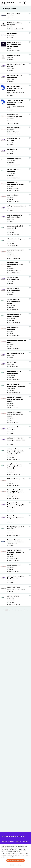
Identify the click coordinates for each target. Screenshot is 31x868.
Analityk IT (11, 841)
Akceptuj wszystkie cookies (15, 860)
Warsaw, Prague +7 (14, 50)
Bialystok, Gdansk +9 (14, 270)
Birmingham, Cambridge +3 (16, 28)
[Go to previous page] (3, 610)
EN (20, 3)
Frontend (25, 841)
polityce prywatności (7, 857)
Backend (4, 841)
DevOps (18, 841)
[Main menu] (29, 3)
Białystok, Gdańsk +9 (14, 188)
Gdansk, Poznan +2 (14, 256)
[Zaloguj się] (24, 3)
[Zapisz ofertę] (30, 13)
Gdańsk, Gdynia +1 (13, 131)
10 (24, 610)
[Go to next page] (27, 610)
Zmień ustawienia (15, 865)
